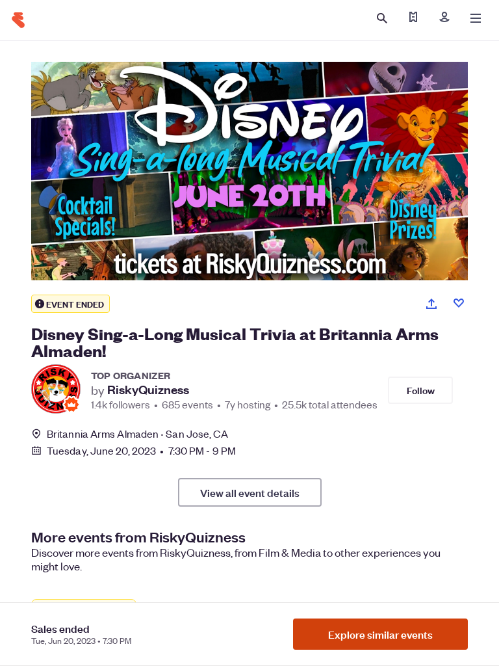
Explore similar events (380, 634)
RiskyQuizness (148, 389)
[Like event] (459, 303)
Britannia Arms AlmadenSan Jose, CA (138, 433)
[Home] (18, 20)
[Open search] (382, 18)
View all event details (250, 492)
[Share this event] (431, 304)
